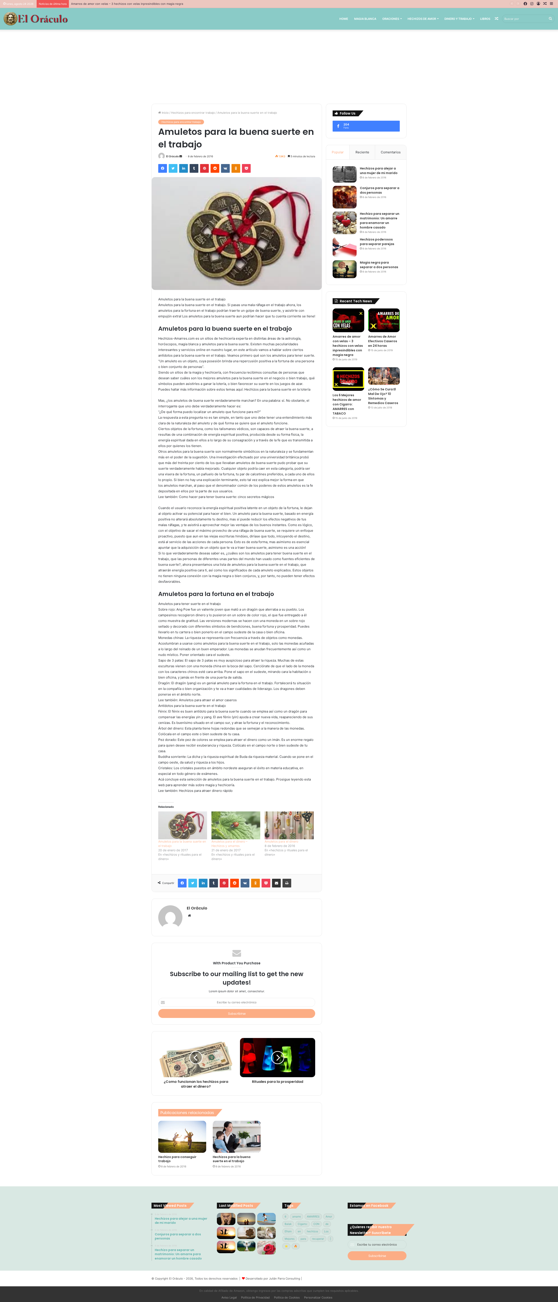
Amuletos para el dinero (281, 841)
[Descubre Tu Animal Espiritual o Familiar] (266, 1233)
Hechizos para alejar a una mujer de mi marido (379, 170)
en (299, 1231)
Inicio (165, 112)
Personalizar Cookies (318, 1297)
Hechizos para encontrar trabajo (193, 112)
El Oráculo (172, 156)
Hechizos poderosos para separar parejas (377, 241)
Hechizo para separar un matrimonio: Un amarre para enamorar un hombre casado (379, 221)
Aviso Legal (229, 1297)
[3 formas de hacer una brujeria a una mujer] (266, 1219)
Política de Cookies (287, 1297)
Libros (485, 18)
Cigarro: (302, 1224)
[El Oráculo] (35, 18)
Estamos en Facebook (369, 1205)
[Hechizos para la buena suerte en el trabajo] (237, 1137)
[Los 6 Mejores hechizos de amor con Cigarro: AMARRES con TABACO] (348, 379)
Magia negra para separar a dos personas (379, 264)
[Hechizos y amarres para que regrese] (226, 1219)
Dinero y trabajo (458, 18)
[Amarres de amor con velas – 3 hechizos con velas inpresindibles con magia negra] (348, 320)
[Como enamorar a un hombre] (226, 1233)
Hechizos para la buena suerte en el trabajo (231, 1159)
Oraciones (390, 18)
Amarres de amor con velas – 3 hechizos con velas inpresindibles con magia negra (348, 345)
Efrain (288, 1231)
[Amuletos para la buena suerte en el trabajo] (182, 825)
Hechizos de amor (422, 18)
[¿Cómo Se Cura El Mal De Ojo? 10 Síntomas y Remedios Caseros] (384, 376)
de (326, 1224)
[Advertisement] (279, 66)
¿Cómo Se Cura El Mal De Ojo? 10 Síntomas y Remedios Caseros (383, 396)
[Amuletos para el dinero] (289, 825)
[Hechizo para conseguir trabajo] (182, 1137)
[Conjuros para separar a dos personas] (345, 197)
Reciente (362, 152)
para (303, 1238)
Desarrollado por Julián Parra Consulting (273, 1278)
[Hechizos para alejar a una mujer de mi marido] (345, 174)
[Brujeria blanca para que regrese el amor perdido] (266, 1247)
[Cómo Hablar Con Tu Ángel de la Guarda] (246, 1246)
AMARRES (313, 1216)
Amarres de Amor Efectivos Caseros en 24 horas (104, 3)
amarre (296, 1216)
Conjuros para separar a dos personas (379, 190)
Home (343, 18)
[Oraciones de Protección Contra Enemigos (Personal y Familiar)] (246, 1233)
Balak (288, 1224)
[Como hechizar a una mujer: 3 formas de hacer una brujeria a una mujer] (246, 1219)
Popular (338, 152)
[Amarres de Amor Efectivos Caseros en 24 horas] (384, 320)
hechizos (312, 1231)
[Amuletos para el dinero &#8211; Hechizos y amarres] (235, 825)
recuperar (318, 1238)
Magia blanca (365, 18)
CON (316, 1224)
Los (326, 1231)
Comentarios (391, 152)
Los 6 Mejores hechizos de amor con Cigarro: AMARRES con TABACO (347, 404)
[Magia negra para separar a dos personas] (345, 269)
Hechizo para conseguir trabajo (177, 1159)
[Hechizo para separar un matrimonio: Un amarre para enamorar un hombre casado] (345, 223)
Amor (329, 1216)
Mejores (289, 1238)
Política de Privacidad (255, 1297)
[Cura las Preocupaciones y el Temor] (226, 1247)
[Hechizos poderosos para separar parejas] (345, 247)
